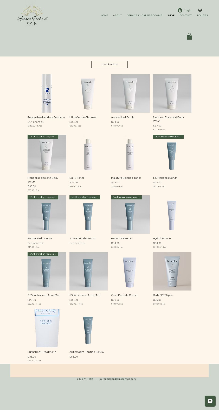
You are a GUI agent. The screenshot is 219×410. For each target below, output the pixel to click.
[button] (189, 36)
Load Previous (110, 64)
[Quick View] (47, 93)
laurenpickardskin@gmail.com (117, 379)
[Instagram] (200, 10)
